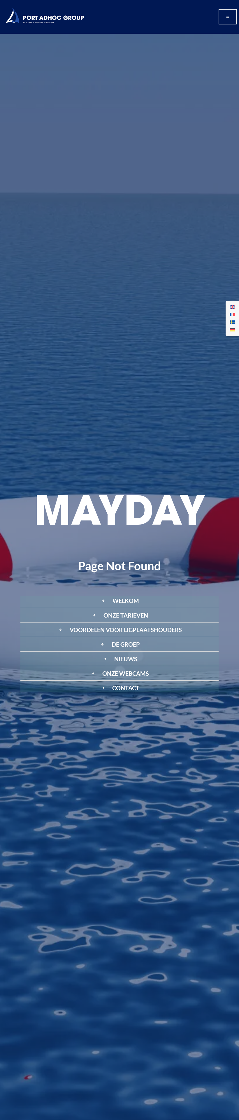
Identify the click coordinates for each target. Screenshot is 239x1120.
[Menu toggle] (228, 16)
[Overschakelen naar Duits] (232, 329)
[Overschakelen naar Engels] (232, 307)
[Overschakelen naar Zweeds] (232, 322)
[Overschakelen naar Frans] (232, 314)
